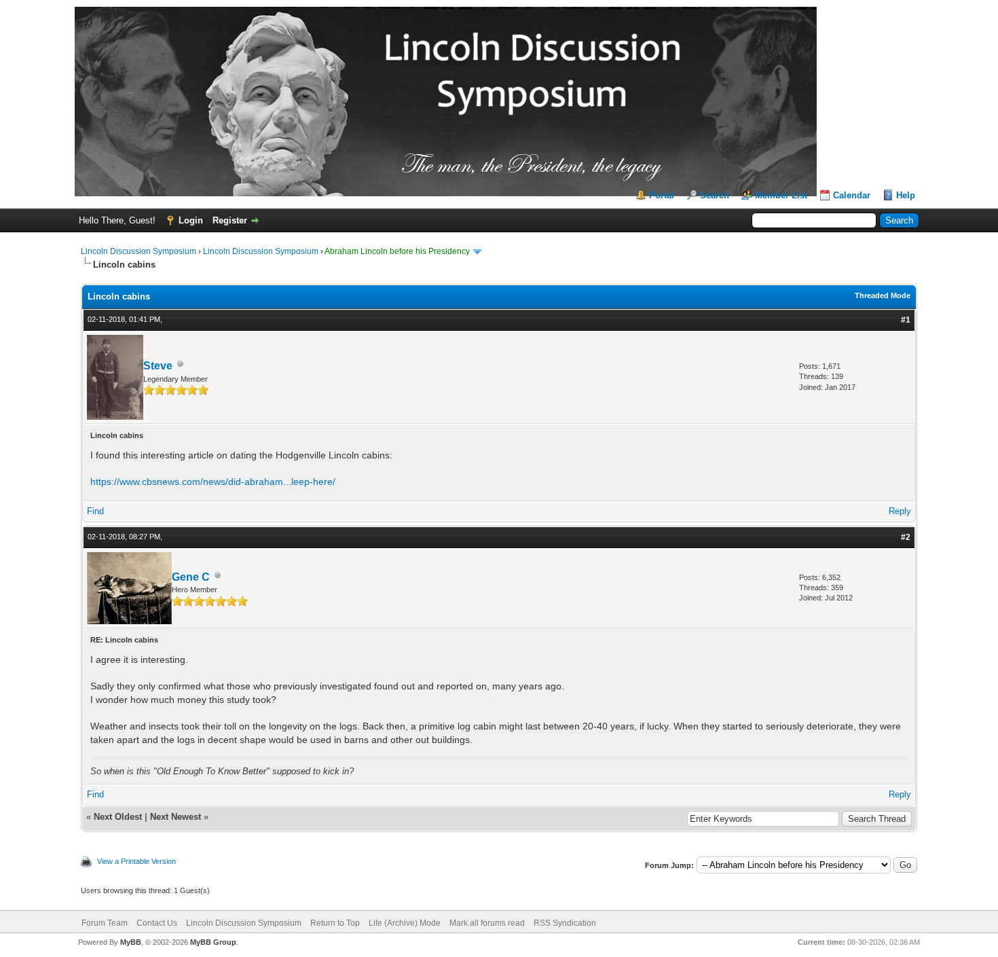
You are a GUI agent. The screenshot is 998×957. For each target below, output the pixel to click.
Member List (781, 195)
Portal (661, 195)
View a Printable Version (136, 861)
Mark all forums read (487, 923)
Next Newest (175, 817)
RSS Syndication (565, 923)
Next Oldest (118, 817)
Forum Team (104, 923)
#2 (905, 537)
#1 (905, 320)
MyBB (130, 942)
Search (714, 195)
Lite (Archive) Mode (405, 923)
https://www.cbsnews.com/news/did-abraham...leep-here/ (212, 481)
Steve (157, 366)
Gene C (191, 577)
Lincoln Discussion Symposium (138, 251)
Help (905, 195)
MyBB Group (213, 942)
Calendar (851, 195)
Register (229, 220)
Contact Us (156, 923)
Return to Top (335, 923)
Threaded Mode (882, 295)
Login (191, 220)
